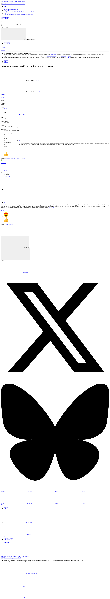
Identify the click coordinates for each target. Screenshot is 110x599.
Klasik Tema (29, 522)
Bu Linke (66, 57)
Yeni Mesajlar (7, 9)
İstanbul (5, 108)
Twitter (69, 56)
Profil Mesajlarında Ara (27, 14)
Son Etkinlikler (32, 12)
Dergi (5, 6)
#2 (4, 202)
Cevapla (2, 149)
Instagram (63, 56)
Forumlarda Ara (14, 9)
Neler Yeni (6, 10)
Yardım (5, 540)
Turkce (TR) (29, 534)
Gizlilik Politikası (8, 539)
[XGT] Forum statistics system (11, 558)
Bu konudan (53, 54)
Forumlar (6, 7)
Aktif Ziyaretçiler (8, 14)
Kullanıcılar (6, 13)
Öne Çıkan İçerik (8, 12)
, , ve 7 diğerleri (15, 158)
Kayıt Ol (3, 50)
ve (9, 224)
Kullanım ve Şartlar (8, 538)
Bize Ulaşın (6, 536)
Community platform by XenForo (16, 556)
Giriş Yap (3, 47)
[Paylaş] (30, 127)
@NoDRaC (51, 207)
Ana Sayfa (6, 542)
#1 (19, 140)
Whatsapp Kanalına (51, 56)
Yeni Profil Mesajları (23, 12)
